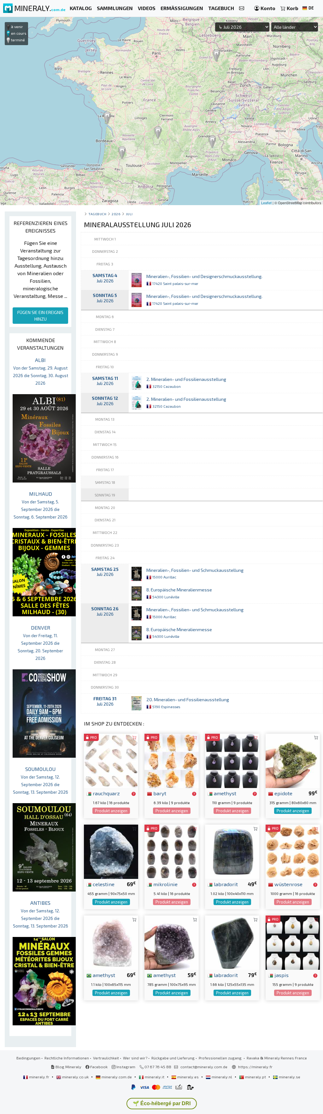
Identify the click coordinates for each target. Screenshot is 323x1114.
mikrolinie (165, 884)
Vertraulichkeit (106, 1058)
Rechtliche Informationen (66, 1058)
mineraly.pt (255, 1077)
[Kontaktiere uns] (242, 8)
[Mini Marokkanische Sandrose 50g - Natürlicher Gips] (293, 851)
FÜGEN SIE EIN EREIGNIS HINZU (40, 316)
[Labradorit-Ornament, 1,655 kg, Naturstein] (232, 942)
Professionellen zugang (221, 1058)
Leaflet (266, 202)
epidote (282, 793)
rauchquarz (105, 793)
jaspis (281, 975)
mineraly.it (154, 1077)
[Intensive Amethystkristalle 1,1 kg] (111, 942)
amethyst (224, 793)
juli (129, 214)
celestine (103, 884)
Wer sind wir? (135, 1058)
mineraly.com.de (117, 1077)
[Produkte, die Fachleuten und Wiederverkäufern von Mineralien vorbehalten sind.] (134, 793)
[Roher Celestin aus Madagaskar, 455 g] (111, 851)
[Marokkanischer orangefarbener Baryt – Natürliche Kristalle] (171, 760)
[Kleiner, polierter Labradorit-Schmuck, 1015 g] (232, 851)
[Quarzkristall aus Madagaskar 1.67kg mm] (111, 760)
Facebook (98, 1066)
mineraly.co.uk (75, 1077)
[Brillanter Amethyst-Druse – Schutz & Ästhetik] (171, 942)
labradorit (225, 884)
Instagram (125, 1066)
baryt (159, 793)
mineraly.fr (39, 1077)
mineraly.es (188, 1077)
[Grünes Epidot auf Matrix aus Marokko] (293, 760)
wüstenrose (287, 884)
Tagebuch (97, 214)
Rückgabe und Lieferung (173, 1058)
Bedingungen (28, 1058)
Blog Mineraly (68, 1066)
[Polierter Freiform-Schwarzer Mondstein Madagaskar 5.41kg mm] (171, 851)
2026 (116, 214)
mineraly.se (289, 1077)
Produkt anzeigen (111, 810)
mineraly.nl (222, 1077)
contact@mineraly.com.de (203, 1066)
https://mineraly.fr (255, 1066)
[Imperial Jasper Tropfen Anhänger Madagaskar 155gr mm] (293, 942)
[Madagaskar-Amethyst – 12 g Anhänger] (232, 760)
